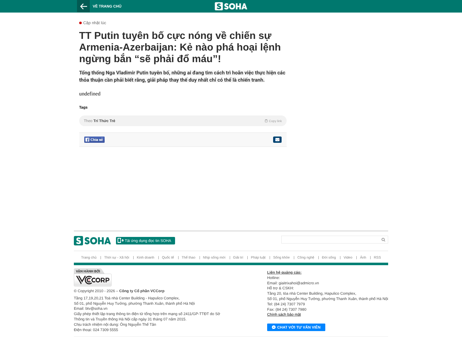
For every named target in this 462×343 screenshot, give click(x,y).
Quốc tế (168, 257)
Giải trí (238, 257)
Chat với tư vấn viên (299, 327)
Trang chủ (88, 257)
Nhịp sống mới (214, 257)
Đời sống (329, 257)
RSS (377, 257)
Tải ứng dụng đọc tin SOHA (148, 240)
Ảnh (363, 257)
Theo (183, 121)
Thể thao (188, 257)
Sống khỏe (281, 257)
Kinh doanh (145, 257)
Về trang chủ (107, 6)
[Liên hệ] (277, 140)
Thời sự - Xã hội (116, 257)
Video (348, 257)
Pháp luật (258, 257)
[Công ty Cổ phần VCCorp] (152, 277)
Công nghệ (305, 257)
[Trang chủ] (92, 240)
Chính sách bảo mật (284, 314)
